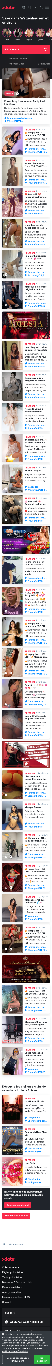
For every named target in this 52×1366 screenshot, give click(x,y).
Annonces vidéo (16, 63)
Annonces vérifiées (18, 58)
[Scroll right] (48, 34)
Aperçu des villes (11, 1292)
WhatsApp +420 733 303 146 (26, 1322)
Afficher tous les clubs (16, 1215)
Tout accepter (42, 1359)
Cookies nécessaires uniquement (18, 1359)
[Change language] (24, 7)
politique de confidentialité (15, 1351)
